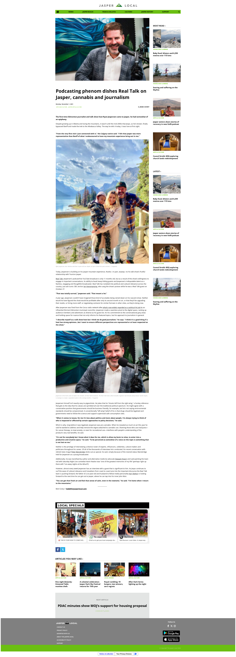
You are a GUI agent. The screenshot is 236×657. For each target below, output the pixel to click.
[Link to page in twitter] (62, 549)
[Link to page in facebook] (57, 549)
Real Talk (59, 279)
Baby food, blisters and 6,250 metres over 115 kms (165, 54)
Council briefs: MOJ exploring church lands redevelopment (165, 157)
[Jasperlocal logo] (66, 623)
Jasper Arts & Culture (75, 107)
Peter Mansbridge (78, 452)
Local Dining (109, 578)
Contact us (61, 627)
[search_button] (179, 11)
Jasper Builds (88, 12)
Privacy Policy (62, 630)
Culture (128, 12)
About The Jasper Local (65, 637)
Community (100, 611)
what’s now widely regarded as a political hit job (122, 307)
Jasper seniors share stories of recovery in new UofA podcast (166, 123)
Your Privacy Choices (124, 654)
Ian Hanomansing (90, 286)
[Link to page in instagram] (174, 625)
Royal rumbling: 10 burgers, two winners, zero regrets (113, 584)
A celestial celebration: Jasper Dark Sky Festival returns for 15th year (90, 584)
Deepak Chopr (120, 459)
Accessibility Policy (64, 640)
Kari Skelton (133, 474)
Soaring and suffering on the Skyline (165, 88)
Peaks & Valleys (108, 12)
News (70, 12)
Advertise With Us (63, 633)
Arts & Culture (60, 578)
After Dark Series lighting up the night (137, 583)
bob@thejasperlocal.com (76, 489)
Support (165, 12)
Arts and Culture (61, 107)
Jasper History (147, 12)
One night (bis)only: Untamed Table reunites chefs (63, 584)
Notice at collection (106, 654)
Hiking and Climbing (160, 49)
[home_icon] (58, 12)
